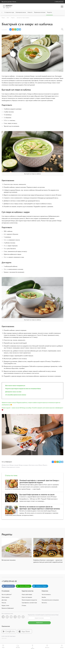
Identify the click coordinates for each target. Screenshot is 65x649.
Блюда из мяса (5, 465)
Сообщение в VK (9, 586)
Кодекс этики (5, 605)
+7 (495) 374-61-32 (59, 1)
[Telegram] (20, 29)
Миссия (4, 602)
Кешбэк (44, 597)
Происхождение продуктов (29, 600)
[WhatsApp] (15, 29)
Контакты (44, 602)
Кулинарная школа (21, 12)
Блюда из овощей (14, 465)
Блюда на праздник (23, 465)
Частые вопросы (46, 594)
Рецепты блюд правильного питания (11, 467)
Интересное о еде (9, 12)
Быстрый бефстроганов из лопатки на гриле (37, 495)
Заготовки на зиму (33, 465)
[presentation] (4, 12)
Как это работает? (7, 594)
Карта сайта (4, 638)
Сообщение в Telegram (41, 586)
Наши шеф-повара (27, 594)
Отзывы (24, 605)
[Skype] (18, 29)
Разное (40, 465)
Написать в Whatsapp (25, 586)
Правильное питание (39, 12)
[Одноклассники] (13, 29)
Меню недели (5, 597)
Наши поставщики (27, 597)
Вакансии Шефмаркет (8, 608)
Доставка (4, 600)
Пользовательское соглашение (50, 600)
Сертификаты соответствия (29, 602)
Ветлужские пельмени (8, 560)
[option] (16, 550)
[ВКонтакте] (10, 29)
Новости (30, 12)
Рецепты (49, 12)
